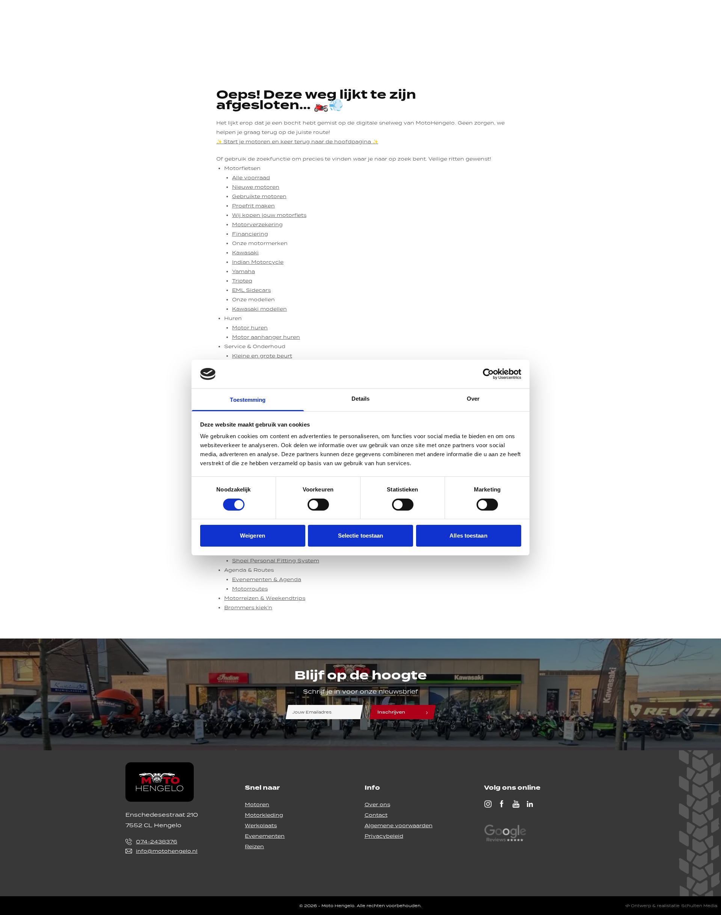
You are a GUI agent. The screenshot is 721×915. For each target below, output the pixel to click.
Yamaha (243, 271)
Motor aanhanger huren (266, 337)
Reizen (254, 846)
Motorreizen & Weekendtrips (264, 598)
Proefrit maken (253, 206)
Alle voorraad (251, 177)
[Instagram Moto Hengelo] (488, 804)
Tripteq (242, 281)
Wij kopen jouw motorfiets (269, 215)
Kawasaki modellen (259, 309)
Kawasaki (245, 252)
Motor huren (250, 328)
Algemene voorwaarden (399, 825)
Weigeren (252, 535)
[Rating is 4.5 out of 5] (505, 833)
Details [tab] (360, 398)
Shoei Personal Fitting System (275, 560)
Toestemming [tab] (247, 400)
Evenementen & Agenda (266, 579)
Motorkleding (264, 815)
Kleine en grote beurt (262, 356)
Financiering (250, 234)
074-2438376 (156, 841)
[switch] (318, 505)
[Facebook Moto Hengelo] (501, 804)
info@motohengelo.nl (167, 851)
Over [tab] (473, 398)
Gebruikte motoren (259, 196)
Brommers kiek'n (248, 607)
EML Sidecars (251, 290)
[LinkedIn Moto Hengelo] (530, 804)
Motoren (257, 804)
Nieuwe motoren (255, 187)
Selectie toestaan (360, 535)
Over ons (377, 804)
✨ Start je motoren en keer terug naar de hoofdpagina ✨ (297, 141)
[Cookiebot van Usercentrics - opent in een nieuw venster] (488, 374)
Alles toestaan (468, 535)
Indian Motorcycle (258, 262)
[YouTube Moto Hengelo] (516, 804)
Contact (376, 815)
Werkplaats (261, 825)
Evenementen (265, 836)
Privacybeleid (384, 836)
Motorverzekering (257, 224)
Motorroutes (250, 589)
